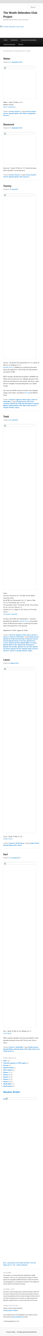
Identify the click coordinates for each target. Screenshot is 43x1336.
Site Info (20, 44)
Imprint (15, 1310)
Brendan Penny (8, 367)
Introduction (14, 40)
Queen (20, 845)
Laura (6, 659)
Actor (5, 1061)
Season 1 (6, 1072)
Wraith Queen (20, 843)
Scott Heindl (7, 1033)
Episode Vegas (27, 649)
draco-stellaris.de (17, 1317)
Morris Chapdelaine (9, 107)
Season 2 (6, 1075)
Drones (11, 111)
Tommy (7, 185)
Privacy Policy (10, 1332)
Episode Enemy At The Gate (17, 641)
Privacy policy (7, 1310)
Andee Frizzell (7, 839)
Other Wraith (7, 1070)
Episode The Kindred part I (26, 645)
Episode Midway (8, 1049)
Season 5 (13, 637)
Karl (5, 854)
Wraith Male (7, 401)
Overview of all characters (28, 40)
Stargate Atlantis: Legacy (11, 407)
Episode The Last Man (10, 647)
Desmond (8, 124)
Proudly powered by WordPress (27, 1332)
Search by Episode (9, 44)
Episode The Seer (16, 649)
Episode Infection (14, 643)
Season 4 (17, 111)
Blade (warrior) (34, 637)
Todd (6, 416)
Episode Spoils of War (16, 113)
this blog (27, 393)
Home (5, 40)
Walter (6, 58)
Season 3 (34, 635)
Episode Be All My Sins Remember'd (21, 403)
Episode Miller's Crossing (28, 643)
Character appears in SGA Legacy (20, 400)
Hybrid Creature (8, 1067)
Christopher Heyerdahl (10, 614)
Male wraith (26, 405)
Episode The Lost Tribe (25, 647)
